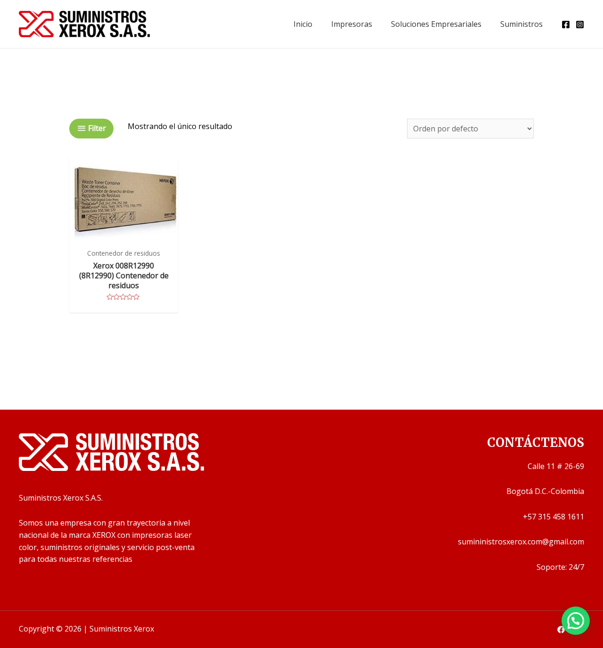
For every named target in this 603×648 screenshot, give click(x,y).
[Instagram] (580, 24)
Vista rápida (124, 234)
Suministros (521, 24)
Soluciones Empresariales (436, 24)
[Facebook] (566, 24)
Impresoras (351, 24)
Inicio (302, 24)
